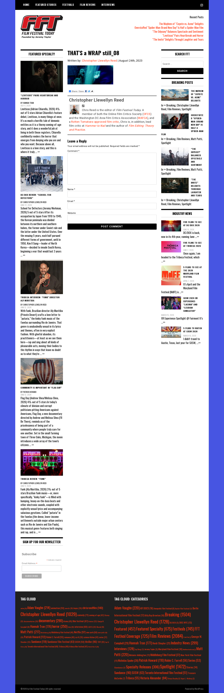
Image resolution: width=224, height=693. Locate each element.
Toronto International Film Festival (42, 646)
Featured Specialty (154, 629)
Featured (124, 629)
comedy (82, 615)
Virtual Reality (174, 678)
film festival (80, 621)
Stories (191, 667)
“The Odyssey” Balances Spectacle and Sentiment (177, 31)
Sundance (39, 641)
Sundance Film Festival (60, 642)
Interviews (108, 5)
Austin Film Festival (183, 608)
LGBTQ (92, 627)
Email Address (29, 563)
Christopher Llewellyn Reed (99, 60)
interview (81, 626)
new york (91, 632)
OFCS (147, 114)
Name (71, 189)
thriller (91, 642)
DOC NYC (185, 622)
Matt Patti (30, 631)
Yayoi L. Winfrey (188, 678)
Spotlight (173, 666)
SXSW (79, 641)
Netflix (80, 632)
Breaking (178, 614)
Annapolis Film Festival (164, 608)
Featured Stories (46, 5)
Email (71, 201)
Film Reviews (87, 5)
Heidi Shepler (161, 643)
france (93, 621)
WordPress (199, 688)
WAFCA (142, 118)
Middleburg (46, 632)
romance (69, 637)
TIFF (101, 641)
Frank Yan (187, 637)
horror (59, 626)
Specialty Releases (142, 666)
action (24, 608)
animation (57, 608)
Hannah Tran (41, 626)
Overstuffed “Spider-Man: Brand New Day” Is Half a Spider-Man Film (169, 28)
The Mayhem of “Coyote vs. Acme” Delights (181, 24)
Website (72, 213)
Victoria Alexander (153, 678)
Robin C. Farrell (55, 637)
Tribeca (64, 646)
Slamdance (119, 667)
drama (67, 621)
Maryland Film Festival (170, 649)
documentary (51, 620)
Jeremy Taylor (151, 649)
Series (194, 660)
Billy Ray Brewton (154, 615)
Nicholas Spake (128, 660)
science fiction (91, 637)
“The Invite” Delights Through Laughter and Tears (177, 39)
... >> (37, 152)
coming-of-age (96, 615)
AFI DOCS (146, 608)
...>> (197, 237)
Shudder (26, 642)
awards (69, 608)
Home (26, 5)
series (103, 637)
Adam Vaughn (38, 607)
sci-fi (79, 637)
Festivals (68, 5)
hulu (71, 627)
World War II (93, 646)
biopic (77, 608)
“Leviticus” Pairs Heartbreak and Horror (182, 35)
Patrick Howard (35, 637)
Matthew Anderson (189, 649)
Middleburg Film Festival (62, 632)
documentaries (31, 621)
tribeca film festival (78, 646)
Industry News (184, 642)
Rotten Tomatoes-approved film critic (95, 121)
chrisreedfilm (92, 608)
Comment (74, 151)
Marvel (100, 627)
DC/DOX (174, 622)
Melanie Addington (139, 655)
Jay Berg (139, 649)
